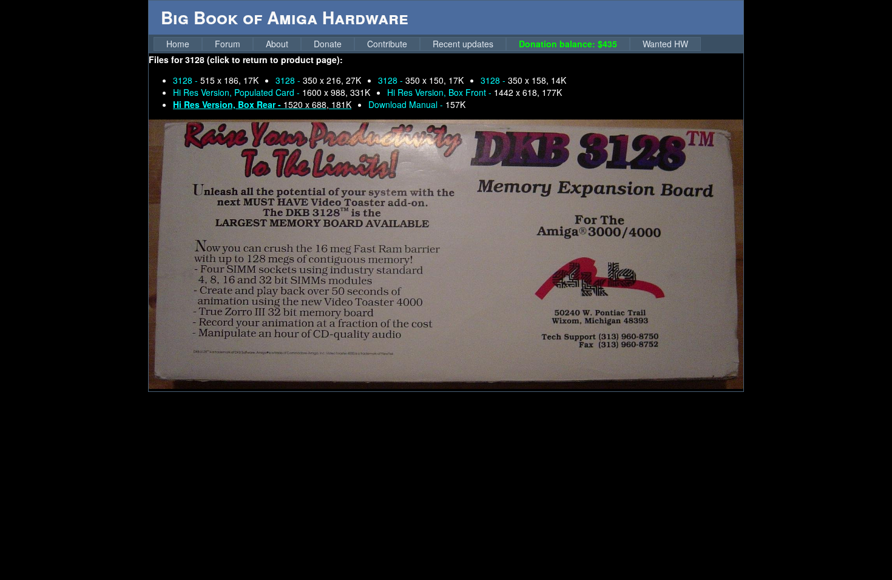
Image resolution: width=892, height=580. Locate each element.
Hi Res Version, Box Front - (474, 92)
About (277, 44)
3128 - (215, 80)
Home (177, 44)
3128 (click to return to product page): (264, 59)
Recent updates (463, 44)
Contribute (387, 44)
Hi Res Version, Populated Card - (271, 92)
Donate (328, 44)
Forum (227, 44)
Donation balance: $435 (568, 44)
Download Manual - (416, 104)
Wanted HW (665, 44)
